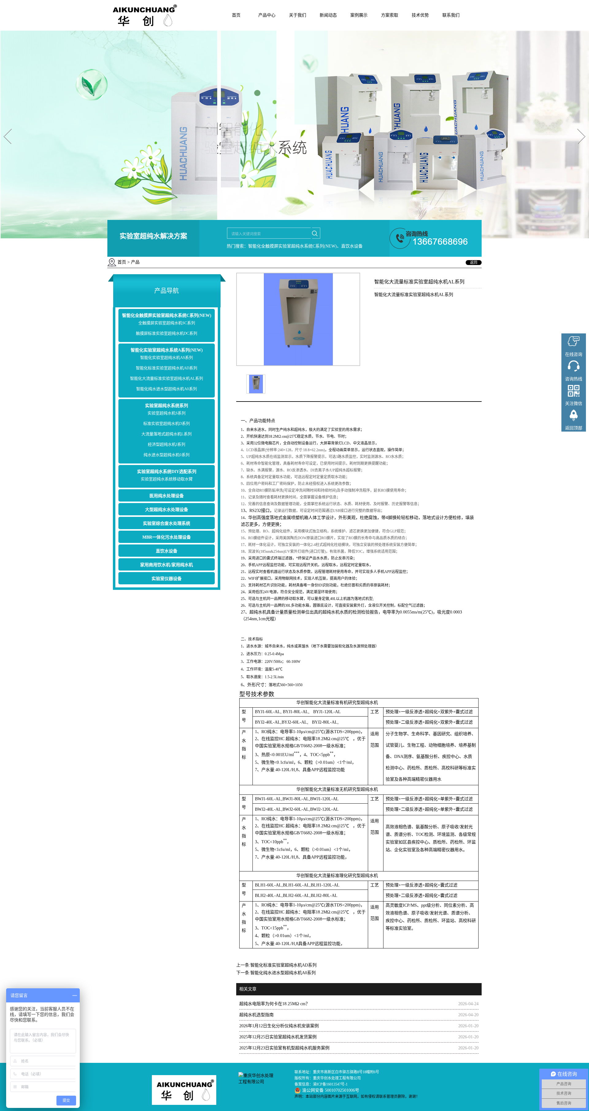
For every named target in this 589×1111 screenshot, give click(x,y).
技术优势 (420, 15)
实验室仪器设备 (167, 578)
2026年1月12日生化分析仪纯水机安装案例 (279, 1026)
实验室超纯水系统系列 (166, 405)
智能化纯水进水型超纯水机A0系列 (166, 388)
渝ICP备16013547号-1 (330, 1084)
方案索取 (389, 15)
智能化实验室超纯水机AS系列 (166, 357)
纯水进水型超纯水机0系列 (167, 454)
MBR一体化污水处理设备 (166, 537)
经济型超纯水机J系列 (166, 444)
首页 (236, 15)
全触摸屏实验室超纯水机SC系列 (166, 323)
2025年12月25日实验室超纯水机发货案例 (278, 1037)
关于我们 (297, 15)
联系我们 (451, 15)
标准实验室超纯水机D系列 (166, 423)
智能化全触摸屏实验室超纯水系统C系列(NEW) (166, 315)
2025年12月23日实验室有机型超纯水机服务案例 (284, 1048)
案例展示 (359, 15)
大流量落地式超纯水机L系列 (166, 434)
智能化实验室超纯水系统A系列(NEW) (167, 350)
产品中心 (266, 15)
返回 (473, 262)
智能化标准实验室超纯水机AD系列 (166, 368)
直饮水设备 (166, 551)
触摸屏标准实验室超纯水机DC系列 (166, 333)
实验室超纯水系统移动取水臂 (167, 479)
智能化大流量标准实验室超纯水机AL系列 (166, 378)
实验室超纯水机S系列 (167, 413)
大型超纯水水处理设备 (166, 509)
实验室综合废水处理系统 (166, 523)
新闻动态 (328, 15)
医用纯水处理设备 (166, 496)
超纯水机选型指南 (256, 1015)
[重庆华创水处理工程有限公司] (143, 29)
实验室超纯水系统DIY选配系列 (166, 471)
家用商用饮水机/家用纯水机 (166, 565)
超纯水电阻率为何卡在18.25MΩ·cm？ (274, 1003)
